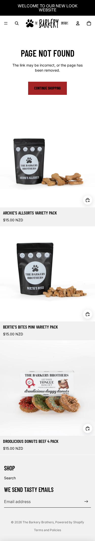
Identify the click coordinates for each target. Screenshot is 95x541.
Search (10, 478)
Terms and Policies (47, 530)
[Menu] (6, 23)
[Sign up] (86, 501)
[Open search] (16, 23)
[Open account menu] (77, 23)
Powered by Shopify (69, 522)
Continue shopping (47, 88)
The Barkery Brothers (38, 522)
